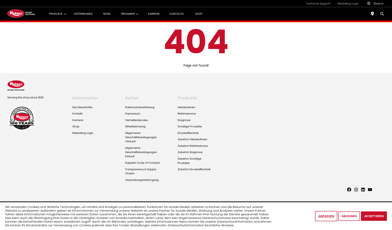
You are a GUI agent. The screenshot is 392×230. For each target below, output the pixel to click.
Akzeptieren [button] (374, 216)
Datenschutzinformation (186, 225)
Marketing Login (348, 4)
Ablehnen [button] (349, 216)
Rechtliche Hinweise (219, 225)
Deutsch (378, 3)
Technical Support (318, 4)
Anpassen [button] (326, 216)
